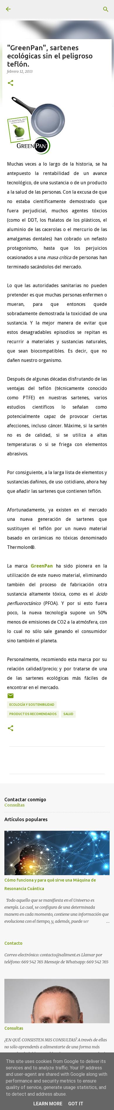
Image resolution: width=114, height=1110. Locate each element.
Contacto (13, 943)
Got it (75, 1103)
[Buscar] (105, 9)
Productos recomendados (33, 714)
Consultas (14, 805)
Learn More (47, 1103)
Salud (68, 714)
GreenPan (42, 566)
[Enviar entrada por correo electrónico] (10, 698)
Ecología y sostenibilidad (31, 704)
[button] (10, 83)
